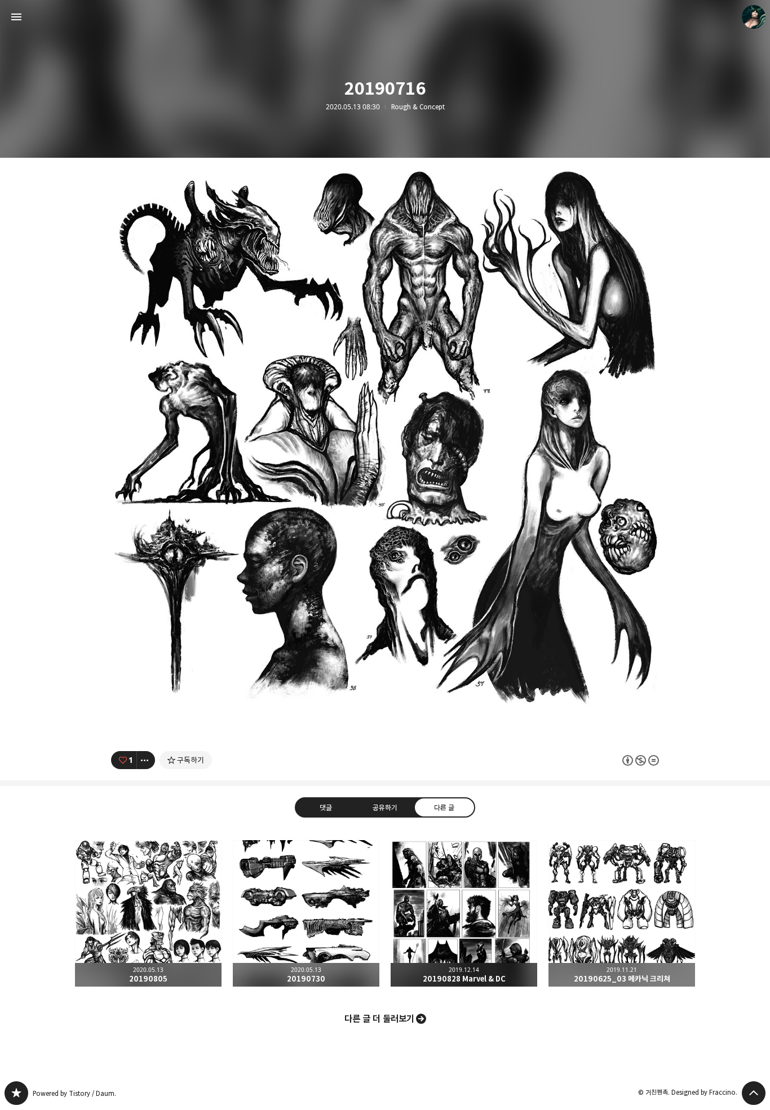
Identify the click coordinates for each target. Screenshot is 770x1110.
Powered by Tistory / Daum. (74, 1093)
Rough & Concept (418, 107)
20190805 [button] (148, 913)
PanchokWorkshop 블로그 (16, 1093)
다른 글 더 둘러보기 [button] (379, 1018)
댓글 (326, 807)
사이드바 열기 (16, 16)
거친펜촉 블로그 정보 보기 (753, 16)
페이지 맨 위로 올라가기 (753, 1093)
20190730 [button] (306, 913)
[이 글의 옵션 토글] (146, 760)
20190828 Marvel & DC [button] (464, 913)
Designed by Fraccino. (704, 1092)
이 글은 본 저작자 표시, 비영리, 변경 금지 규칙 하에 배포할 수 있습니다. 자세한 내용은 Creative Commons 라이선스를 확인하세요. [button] (640, 760)
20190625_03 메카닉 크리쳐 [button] (621, 913)
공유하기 (385, 807)
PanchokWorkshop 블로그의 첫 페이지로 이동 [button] (385, 16)
